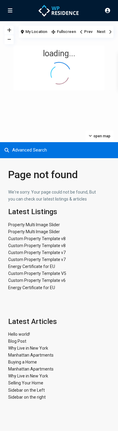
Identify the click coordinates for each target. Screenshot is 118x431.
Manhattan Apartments (31, 355)
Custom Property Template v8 (37, 238)
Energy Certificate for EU (31, 266)
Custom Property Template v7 (37, 252)
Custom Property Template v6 (37, 280)
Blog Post (17, 341)
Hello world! (19, 334)
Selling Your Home (25, 382)
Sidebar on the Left (26, 390)
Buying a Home (22, 362)
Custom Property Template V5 (37, 273)
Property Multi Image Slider (34, 224)
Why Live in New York (28, 348)
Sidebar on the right (27, 397)
